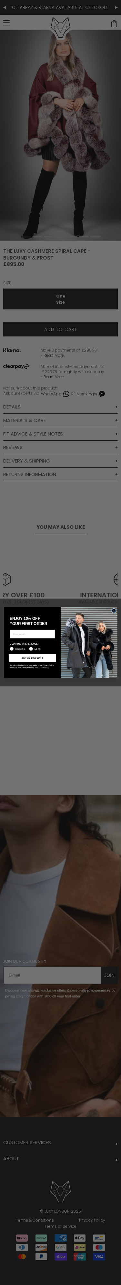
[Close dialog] (114, 610)
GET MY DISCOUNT (32, 658)
